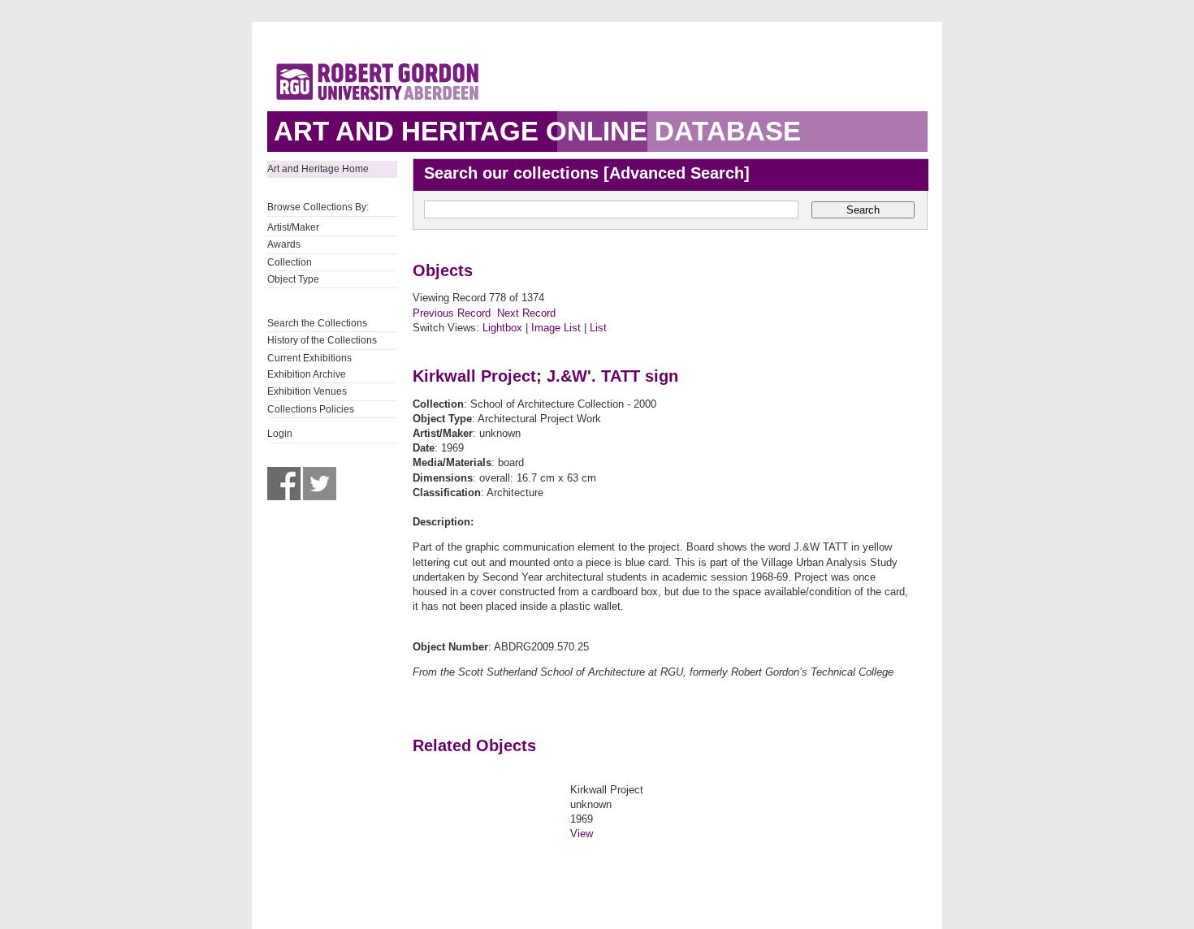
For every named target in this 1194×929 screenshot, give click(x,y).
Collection (289, 262)
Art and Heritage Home (318, 169)
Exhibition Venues (307, 391)
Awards (284, 244)
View (581, 833)
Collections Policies (310, 409)
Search (863, 210)
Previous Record (452, 313)
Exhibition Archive (306, 374)
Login (279, 433)
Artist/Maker (293, 227)
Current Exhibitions (309, 358)
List (598, 328)
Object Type (293, 279)
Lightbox (502, 328)
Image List (556, 328)
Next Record (526, 313)
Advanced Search (676, 173)
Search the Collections (317, 323)
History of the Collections (322, 340)
